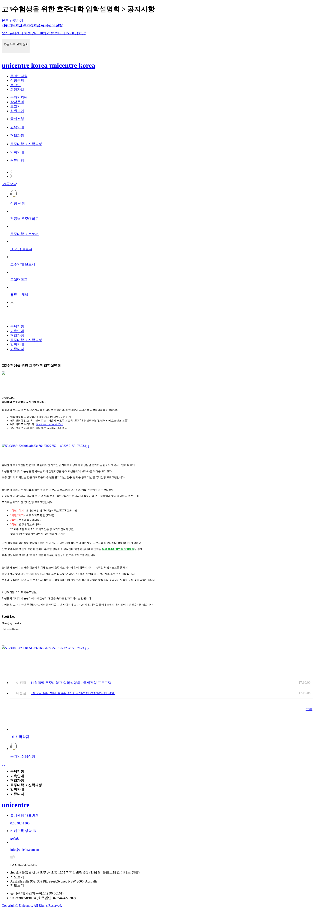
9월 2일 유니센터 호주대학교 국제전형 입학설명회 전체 (73, 693)
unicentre (15, 805)
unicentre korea (25, 65)
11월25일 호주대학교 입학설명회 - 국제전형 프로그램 (71, 683)
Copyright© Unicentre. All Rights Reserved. (32, 905)
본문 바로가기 (12, 20)
